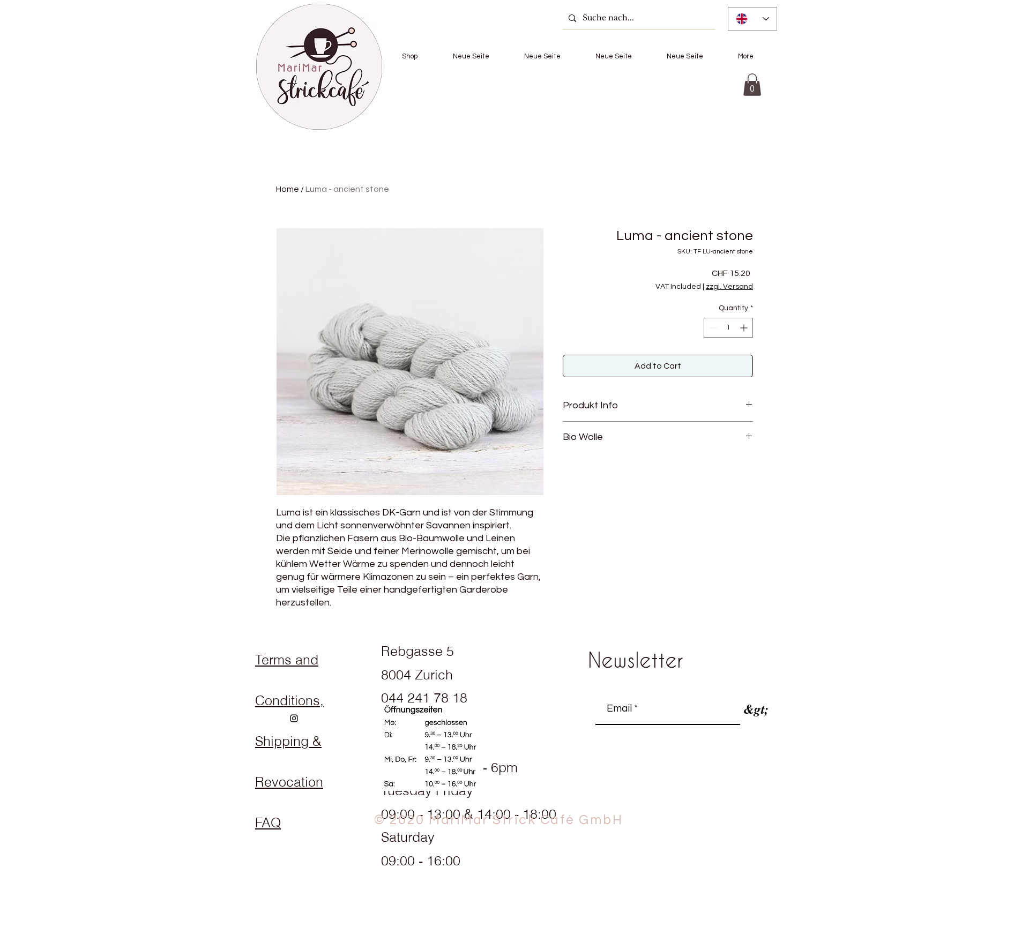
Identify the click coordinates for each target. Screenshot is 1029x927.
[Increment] (744, 327)
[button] (409, 56)
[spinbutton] (728, 327)
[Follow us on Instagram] (294, 718)
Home (287, 189)
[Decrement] (712, 327)
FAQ (268, 822)
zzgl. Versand (729, 286)
